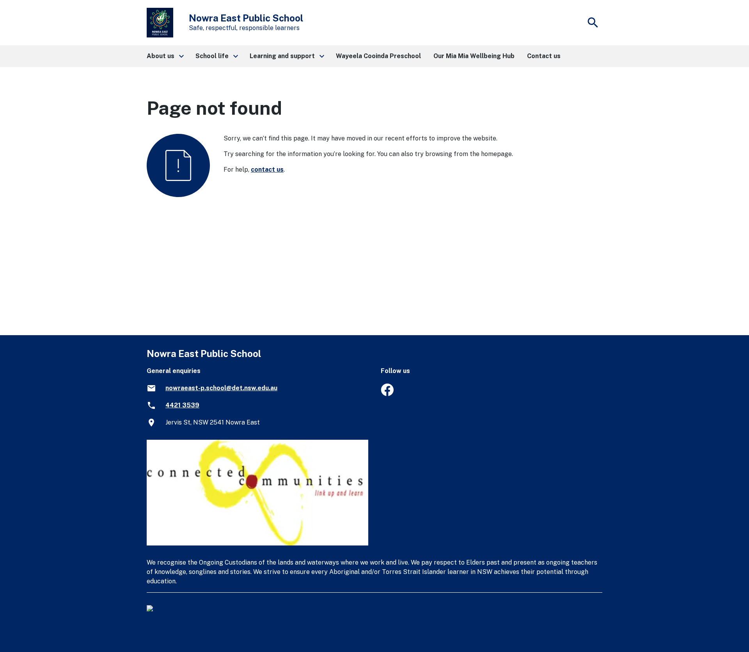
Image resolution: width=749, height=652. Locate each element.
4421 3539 (182, 405)
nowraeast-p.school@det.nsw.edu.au (221, 388)
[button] (164, 56)
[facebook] (387, 394)
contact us (267, 169)
